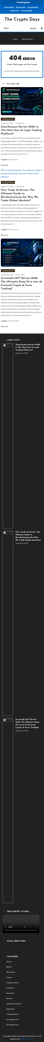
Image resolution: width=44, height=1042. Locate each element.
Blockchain (10, 972)
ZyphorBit (33, 7)
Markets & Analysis (13, 1004)
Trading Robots (8, 119)
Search (33, 28)
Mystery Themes (27, 1039)
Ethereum (10, 993)
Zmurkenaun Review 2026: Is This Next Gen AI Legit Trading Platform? (21, 130)
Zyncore (15, 11)
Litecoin (9, 998)
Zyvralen (10, 7)
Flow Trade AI (13, 229)
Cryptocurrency (12, 983)
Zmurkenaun (13, 159)
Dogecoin (10, 988)
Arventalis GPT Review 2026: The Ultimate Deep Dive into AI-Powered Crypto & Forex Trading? (27, 723)
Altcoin (9, 962)
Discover (5, 165)
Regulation (10, 1009)
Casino (9, 977)
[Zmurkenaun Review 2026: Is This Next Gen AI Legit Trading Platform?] (8, 435)
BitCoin (9, 967)
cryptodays (19, 123)
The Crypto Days (22, 19)
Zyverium (21, 7)
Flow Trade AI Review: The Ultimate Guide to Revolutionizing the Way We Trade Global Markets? (28, 536)
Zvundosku (27, 11)
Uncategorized (12, 1019)
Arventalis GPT (13, 321)
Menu (6, 28)
